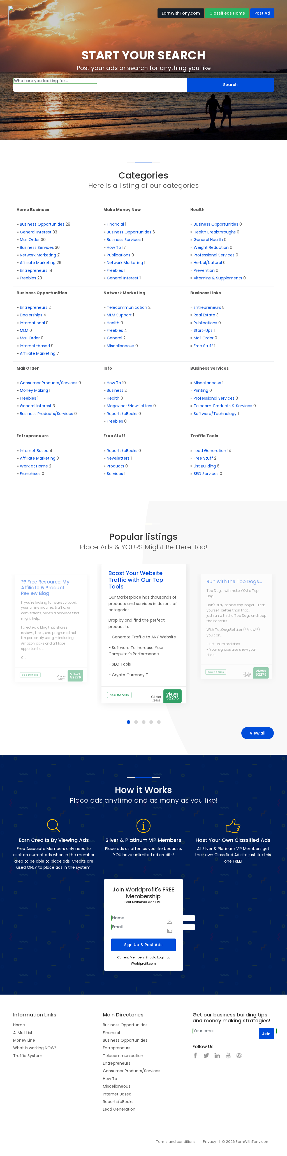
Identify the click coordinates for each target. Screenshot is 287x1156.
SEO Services (206, 473)
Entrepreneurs (33, 270)
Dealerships (31, 315)
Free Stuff (203, 346)
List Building (205, 466)
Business (115, 390)
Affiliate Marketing (37, 262)
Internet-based (35, 346)
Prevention (204, 270)
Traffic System (27, 1055)
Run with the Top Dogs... (234, 581)
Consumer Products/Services (48, 383)
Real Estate (204, 315)
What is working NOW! (34, 1048)
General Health (208, 239)
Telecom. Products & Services (223, 406)
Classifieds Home (227, 13)
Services (115, 473)
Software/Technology (215, 413)
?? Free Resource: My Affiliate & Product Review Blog (45, 588)
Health (113, 323)
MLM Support (119, 315)
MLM (24, 330)
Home (19, 1025)
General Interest (36, 232)
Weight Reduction (211, 247)
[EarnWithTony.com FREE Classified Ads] (36, 15)
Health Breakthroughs (215, 232)
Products (115, 466)
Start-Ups (203, 330)
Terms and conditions (176, 1141)
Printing (201, 390)
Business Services (37, 247)
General (114, 338)
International (32, 323)
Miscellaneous (120, 346)
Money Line (24, 1040)
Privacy (209, 1141)
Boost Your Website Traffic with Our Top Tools (135, 579)
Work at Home (34, 466)
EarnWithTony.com (181, 13)
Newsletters (118, 458)
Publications (118, 255)
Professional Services (214, 255)
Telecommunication (127, 307)
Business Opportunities (42, 224)
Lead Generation (210, 450)
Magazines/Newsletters (129, 406)
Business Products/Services (46, 413)
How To (114, 247)
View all (257, 733)
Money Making (34, 390)
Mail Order (30, 239)
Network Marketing (38, 255)
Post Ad (262, 13)
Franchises (30, 473)
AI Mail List (23, 1032)
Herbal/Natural (208, 262)
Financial (115, 224)
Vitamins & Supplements (218, 278)
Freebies (28, 278)
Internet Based (34, 450)
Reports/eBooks (122, 413)
